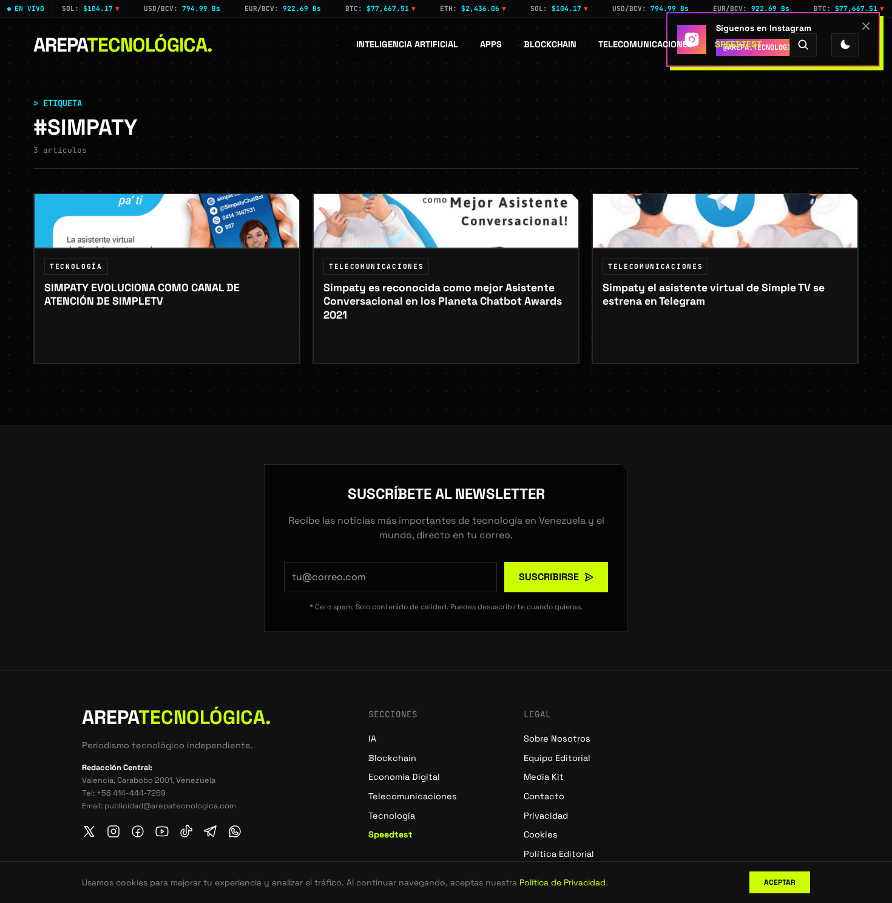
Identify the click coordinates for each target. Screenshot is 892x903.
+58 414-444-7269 (131, 793)
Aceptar (780, 882)
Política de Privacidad (562, 882)
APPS (491, 44)
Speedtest (738, 44)
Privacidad (546, 815)
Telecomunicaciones (645, 44)
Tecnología (391, 815)
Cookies (541, 834)
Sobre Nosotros (557, 738)
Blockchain (550, 44)
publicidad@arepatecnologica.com (170, 805)
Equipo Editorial (557, 757)
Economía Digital (404, 776)
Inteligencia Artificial (407, 44)
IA (372, 738)
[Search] (803, 44)
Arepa (122, 45)
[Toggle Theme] (845, 44)
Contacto (544, 796)
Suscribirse (549, 576)
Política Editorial (559, 853)
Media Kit (544, 776)
